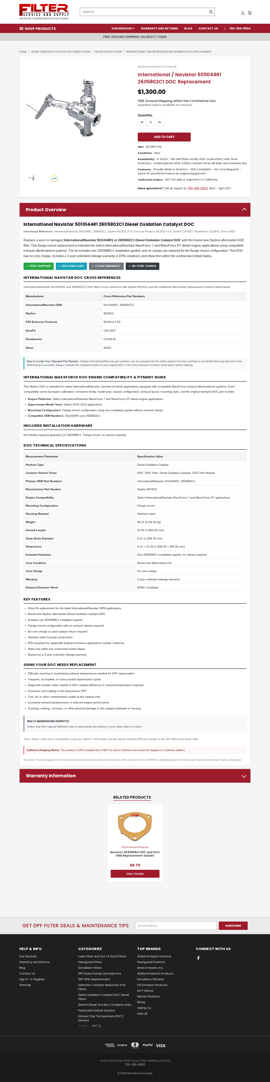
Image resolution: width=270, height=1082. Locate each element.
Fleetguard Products (151, 962)
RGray (141, 1002)
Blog (188, 28)
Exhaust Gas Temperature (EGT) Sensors (100, 1018)
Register (39, 979)
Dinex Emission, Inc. (150, 968)
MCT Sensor (145, 991)
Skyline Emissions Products (155, 973)
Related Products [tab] (132, 797)
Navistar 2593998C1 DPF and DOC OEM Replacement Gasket (135, 854)
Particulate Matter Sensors (96, 1010)
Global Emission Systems (154, 956)
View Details (135, 874)
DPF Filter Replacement (94, 979)
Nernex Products (148, 996)
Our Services (121, 28)
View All (142, 1014)
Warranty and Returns (159, 28)
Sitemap (25, 985)
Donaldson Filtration (150, 979)
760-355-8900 (240, 28)
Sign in (24, 979)
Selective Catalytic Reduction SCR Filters (101, 987)
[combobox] (147, 12)
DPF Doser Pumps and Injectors (99, 973)
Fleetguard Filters (90, 962)
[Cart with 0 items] (250, 13)
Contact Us (208, 28)
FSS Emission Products (152, 985)
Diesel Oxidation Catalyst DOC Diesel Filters (103, 997)
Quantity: (145, 115)
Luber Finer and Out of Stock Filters (102, 956)
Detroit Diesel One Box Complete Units (104, 1005)
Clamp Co (144, 1008)
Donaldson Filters (90, 968)
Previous (259, 1069)
